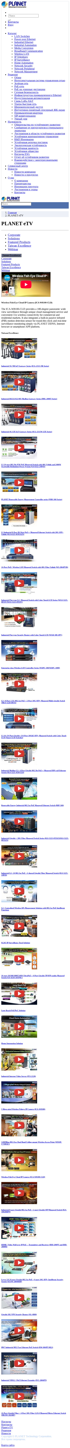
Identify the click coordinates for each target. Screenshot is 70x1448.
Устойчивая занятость (26, 148)
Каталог (12, 33)
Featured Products (19, 242)
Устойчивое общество (26, 151)
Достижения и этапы (26, 189)
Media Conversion (23, 48)
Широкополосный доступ (28, 107)
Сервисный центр (18, 166)
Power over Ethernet (24, 39)
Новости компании (25, 171)
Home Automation (23, 62)
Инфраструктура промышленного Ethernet (37, 95)
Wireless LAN (21, 54)
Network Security (23, 65)
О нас (11, 177)
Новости (12, 168)
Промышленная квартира (28, 112)
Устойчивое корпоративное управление (36, 136)
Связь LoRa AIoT (23, 101)
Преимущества (22, 183)
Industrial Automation (25, 45)
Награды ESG (22, 154)
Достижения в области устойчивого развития (39, 133)
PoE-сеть (19, 86)
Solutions (14, 238)
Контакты (13, 21)
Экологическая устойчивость (30, 145)
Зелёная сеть (21, 83)
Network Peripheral (24, 68)
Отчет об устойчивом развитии (31, 157)
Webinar (13, 249)
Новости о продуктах (26, 174)
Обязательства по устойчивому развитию (37, 124)
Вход (10, 24)
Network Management (25, 71)
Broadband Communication (28, 51)
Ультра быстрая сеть (25, 104)
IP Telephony (21, 56)
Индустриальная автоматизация (32, 98)
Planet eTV (7, 1427)
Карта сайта (7, 1445)
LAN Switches (22, 36)
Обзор (17, 77)
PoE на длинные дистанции (29, 89)
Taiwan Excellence (19, 245)
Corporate (14, 235)
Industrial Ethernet (23, 42)
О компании (21, 180)
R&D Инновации (24, 139)
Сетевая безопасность (26, 92)
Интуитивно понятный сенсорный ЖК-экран (39, 110)
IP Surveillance (22, 59)
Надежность (14, 121)
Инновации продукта (26, 186)
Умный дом (20, 118)
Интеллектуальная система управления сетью (39, 80)
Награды (6, 1421)
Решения (13, 74)
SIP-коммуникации (25, 115)
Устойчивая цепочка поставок (31, 142)
